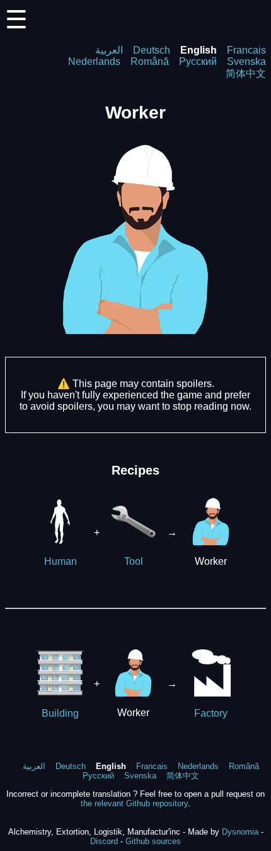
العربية (109, 50)
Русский (198, 61)
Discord (104, 841)
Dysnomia (240, 832)
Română (149, 61)
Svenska (246, 61)
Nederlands (94, 61)
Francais (246, 50)
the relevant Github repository (134, 803)
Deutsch (151, 50)
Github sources (153, 841)
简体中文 (246, 73)
